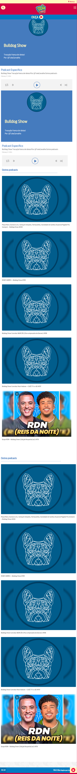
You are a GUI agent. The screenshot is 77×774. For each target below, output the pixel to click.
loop (7, 90)
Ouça (34, 17)
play (36, 90)
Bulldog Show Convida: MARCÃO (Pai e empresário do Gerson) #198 (24, 333)
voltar (12, 90)
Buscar (3, 7)
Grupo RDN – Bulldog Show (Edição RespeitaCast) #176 (20, 439)
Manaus (72, 1)
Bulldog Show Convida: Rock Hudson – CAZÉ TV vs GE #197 (21, 386)
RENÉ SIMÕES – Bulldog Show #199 (14, 280)
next (61, 90)
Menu (75, 7)
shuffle (66, 90)
